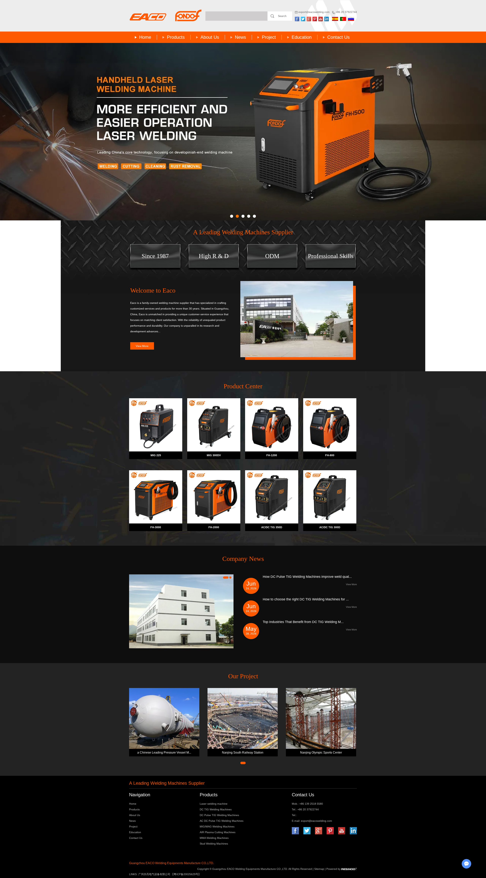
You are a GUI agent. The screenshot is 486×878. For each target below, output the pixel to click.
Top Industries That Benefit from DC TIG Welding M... (303, 622)
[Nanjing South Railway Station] (242, 718)
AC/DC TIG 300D (329, 527)
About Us (209, 37)
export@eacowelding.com (314, 11)
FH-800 (329, 455)
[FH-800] (329, 424)
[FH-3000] (155, 496)
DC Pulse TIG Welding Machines (219, 815)
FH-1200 (271, 455)
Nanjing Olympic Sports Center (321, 752)
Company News (243, 558)
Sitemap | (320, 868)
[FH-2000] (213, 496)
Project (269, 37)
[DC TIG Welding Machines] (296, 319)
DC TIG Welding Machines (216, 809)
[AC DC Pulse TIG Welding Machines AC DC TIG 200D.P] (243, 131)
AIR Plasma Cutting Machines (217, 832)
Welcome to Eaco (152, 290)
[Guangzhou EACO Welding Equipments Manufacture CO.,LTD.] (165, 15)
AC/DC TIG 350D (271, 527)
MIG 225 (156, 455)
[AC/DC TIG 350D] (271, 496)
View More (142, 346)
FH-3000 (155, 527)
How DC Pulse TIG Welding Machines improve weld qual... (307, 577)
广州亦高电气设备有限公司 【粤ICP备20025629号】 (169, 874)
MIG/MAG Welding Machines (217, 826)
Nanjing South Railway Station (242, 752)
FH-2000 (213, 527)
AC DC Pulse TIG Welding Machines (221, 820)
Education (302, 37)
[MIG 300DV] (213, 424)
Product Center (243, 386)
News (240, 37)
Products (176, 37)
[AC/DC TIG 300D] (329, 496)
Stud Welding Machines (214, 843)
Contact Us (338, 37)
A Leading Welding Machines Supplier (243, 232)
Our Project (243, 676)
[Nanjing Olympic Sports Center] (321, 718)
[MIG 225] (155, 424)
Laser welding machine (213, 803)
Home (145, 37)
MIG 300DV (214, 455)
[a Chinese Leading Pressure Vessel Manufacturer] (164, 718)
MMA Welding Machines (214, 837)
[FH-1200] (271, 424)
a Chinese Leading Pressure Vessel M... (164, 752)
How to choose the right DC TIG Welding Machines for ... (306, 599)
